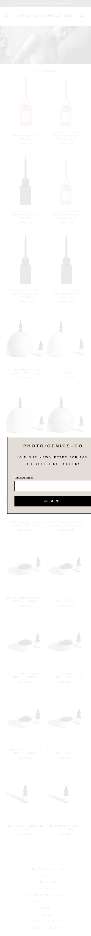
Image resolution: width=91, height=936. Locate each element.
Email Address (23, 477)
